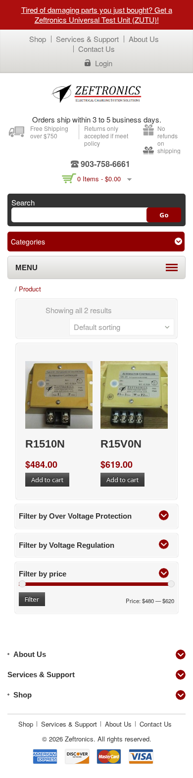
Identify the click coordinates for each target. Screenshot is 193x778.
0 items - (99, 178)
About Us (144, 39)
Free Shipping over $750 (49, 131)
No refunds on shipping (169, 139)
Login (103, 63)
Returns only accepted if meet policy (106, 135)
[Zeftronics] (96, 93)
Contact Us (96, 48)
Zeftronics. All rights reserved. (108, 738)
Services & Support (87, 39)
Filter (32, 599)
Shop (37, 39)
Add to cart (47, 479)
